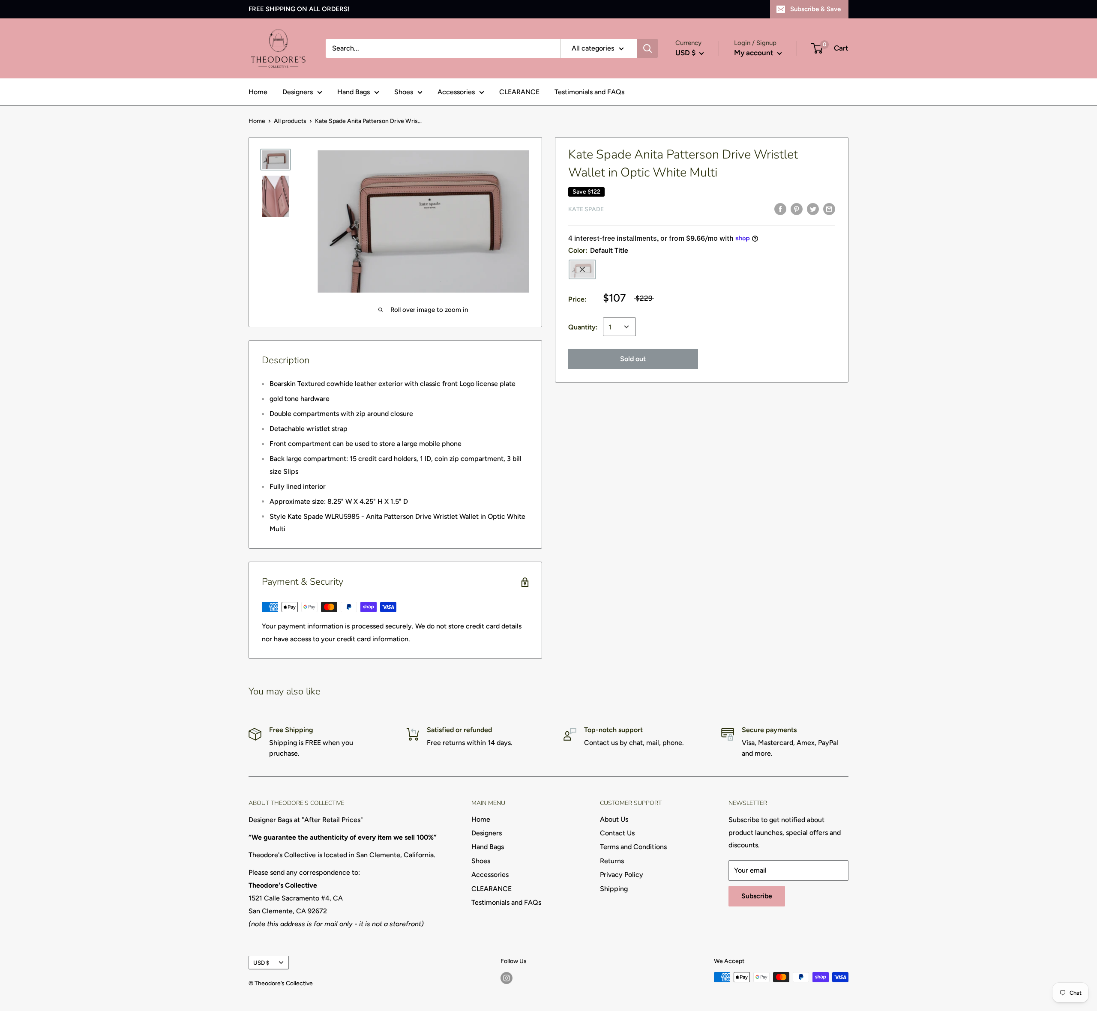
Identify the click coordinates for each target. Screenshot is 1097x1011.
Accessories (456, 92)
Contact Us (617, 833)
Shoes (403, 92)
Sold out (633, 358)
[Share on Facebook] (780, 208)
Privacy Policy (621, 874)
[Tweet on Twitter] (813, 208)
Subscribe (756, 896)
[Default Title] (582, 269)
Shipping (614, 889)
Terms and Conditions (633, 847)
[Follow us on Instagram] (507, 978)
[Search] (647, 48)
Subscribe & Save (815, 9)
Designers (297, 92)
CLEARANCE (519, 92)
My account (754, 52)
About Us (614, 819)
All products (290, 121)
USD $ (261, 962)
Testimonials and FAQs (589, 92)
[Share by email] (829, 208)
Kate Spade (586, 209)
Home (258, 92)
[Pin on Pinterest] (797, 208)
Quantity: (583, 327)
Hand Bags (353, 92)
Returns (612, 861)
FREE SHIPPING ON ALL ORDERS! (299, 9)
